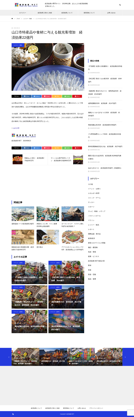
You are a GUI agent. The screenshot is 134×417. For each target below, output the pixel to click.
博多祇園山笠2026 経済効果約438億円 (102, 125)
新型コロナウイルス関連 (96, 243)
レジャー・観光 (18, 45)
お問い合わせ (111, 13)
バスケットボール (94, 216)
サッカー (91, 202)
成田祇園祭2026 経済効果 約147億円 (102, 103)
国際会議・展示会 (94, 234)
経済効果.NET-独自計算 (96, 261)
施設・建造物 (93, 247)
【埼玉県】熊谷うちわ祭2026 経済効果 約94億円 (105, 80)
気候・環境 (92, 252)
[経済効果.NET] (26, 5)
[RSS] (13, 414)
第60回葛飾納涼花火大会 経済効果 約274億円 (105, 146)
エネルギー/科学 (93, 193)
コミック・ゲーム (94, 198)
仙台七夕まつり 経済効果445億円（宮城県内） (105, 168)
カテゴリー (22, 13)
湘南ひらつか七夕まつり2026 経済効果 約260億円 (104, 114)
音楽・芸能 (92, 274)
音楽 (89, 270)
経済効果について (67, 13)
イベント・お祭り (18, 262)
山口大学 (16, 128)
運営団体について (89, 13)
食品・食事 (92, 279)
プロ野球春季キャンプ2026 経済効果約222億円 (104, 135)
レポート (91, 229)
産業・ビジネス (93, 256)
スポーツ (91, 207)
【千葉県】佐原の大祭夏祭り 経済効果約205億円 (105, 67)
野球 (89, 265)
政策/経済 (91, 238)
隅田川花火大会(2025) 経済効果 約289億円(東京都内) (104, 157)
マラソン (91, 220)
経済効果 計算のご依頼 (45, 13)
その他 (90, 184)
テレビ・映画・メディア (96, 211)
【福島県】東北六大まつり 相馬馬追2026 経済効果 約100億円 (104, 92)
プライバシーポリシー (96, 408)
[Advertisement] (48, 183)
